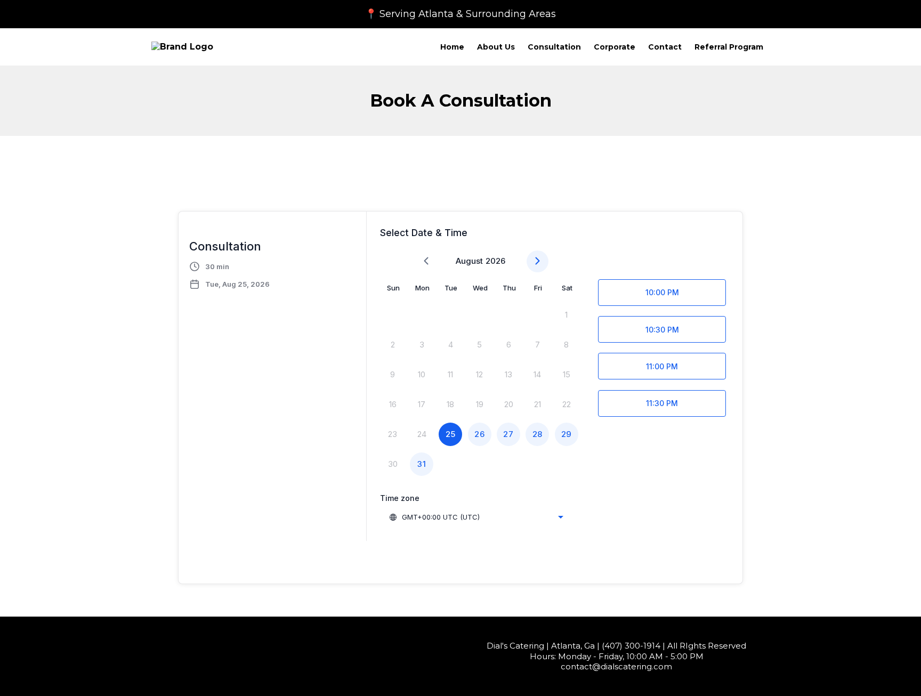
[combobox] (476, 517)
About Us (496, 47)
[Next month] (537, 261)
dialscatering (626, 666)
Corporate (614, 47)
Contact (665, 47)
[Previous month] (426, 261)
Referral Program (728, 47)
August (469, 261)
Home (452, 47)
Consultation (554, 47)
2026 (495, 261)
